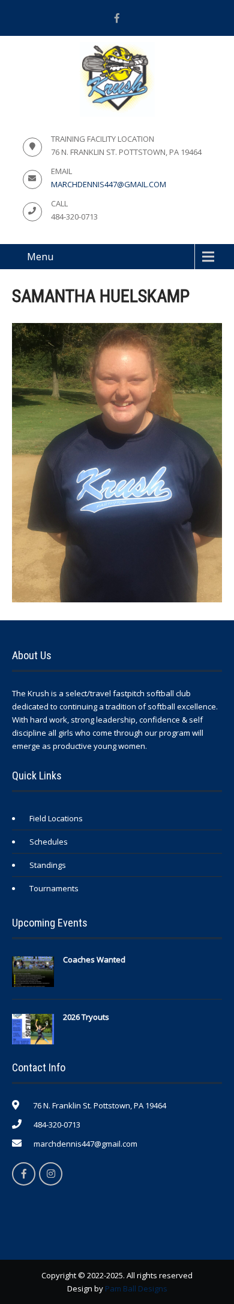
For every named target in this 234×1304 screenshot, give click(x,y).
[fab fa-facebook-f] (117, 18)
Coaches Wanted (94, 959)
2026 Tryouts (86, 1016)
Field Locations (56, 818)
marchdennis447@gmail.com (108, 184)
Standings (47, 865)
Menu (40, 256)
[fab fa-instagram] (50, 1174)
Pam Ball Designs (136, 1288)
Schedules (48, 841)
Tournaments (54, 888)
